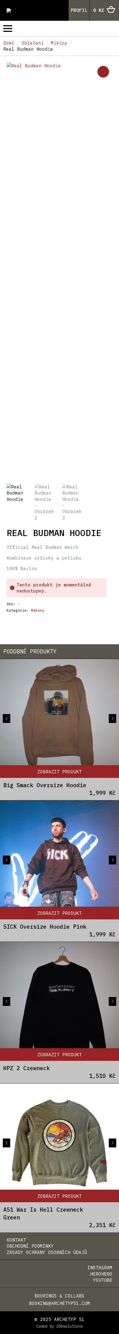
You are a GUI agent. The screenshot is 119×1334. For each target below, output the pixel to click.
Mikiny (59, 43)
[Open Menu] (7, 28)
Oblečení (33, 43)
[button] (103, 72)
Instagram (99, 1267)
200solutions (69, 1326)
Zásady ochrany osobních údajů (47, 1252)
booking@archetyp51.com (59, 1303)
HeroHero (101, 1274)
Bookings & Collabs (59, 1296)
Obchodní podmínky (30, 1246)
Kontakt (16, 1240)
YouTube (102, 1280)
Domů (8, 43)
